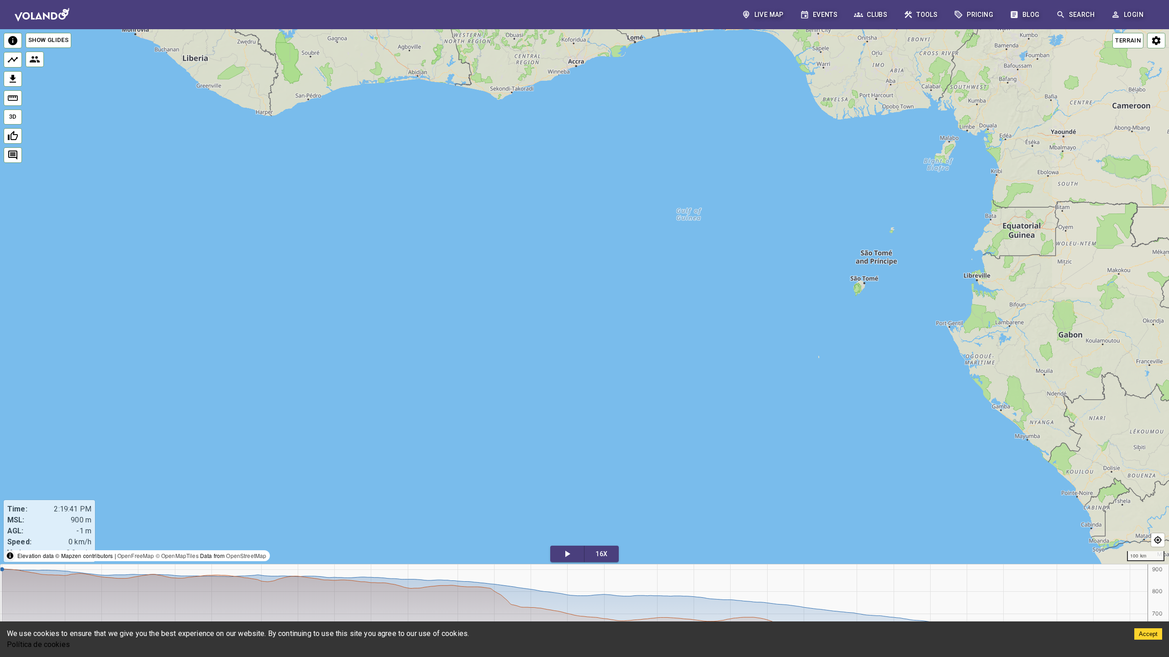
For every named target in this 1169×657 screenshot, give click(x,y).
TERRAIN (1128, 40)
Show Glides (48, 39)
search (1082, 14)
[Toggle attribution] (10, 555)
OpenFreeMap (135, 555)
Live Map (769, 14)
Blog (1031, 14)
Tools (926, 14)
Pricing (980, 14)
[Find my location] (1157, 540)
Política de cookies (38, 644)
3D (13, 116)
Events (825, 14)
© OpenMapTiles (177, 555)
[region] (584, 297)
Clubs (877, 14)
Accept (1148, 634)
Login (1133, 14)
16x (601, 554)
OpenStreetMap (246, 555)
